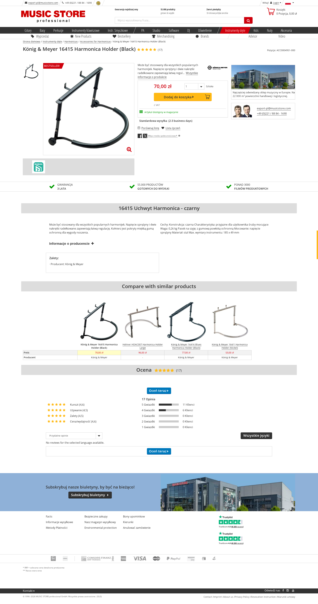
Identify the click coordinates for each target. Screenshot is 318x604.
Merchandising (165, 36)
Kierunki (128, 522)
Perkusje (58, 30)
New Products (83, 36)
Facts (49, 516)
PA (142, 30)
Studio (156, 30)
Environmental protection (100, 528)
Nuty (269, 30)
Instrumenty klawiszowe (86, 30)
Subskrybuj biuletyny (88, 495)
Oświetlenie (205, 30)
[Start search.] (248, 20)
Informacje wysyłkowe (59, 522)
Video (282, 36)
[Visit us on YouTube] (293, 590)
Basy (42, 30)
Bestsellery (124, 36)
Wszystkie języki (256, 435)
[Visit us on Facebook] (283, 590)
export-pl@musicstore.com (43, 2)
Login (276, 2)
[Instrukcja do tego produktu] (38, 166)
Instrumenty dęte (235, 30)
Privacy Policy (242, 596)
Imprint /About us (223, 596)
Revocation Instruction (263, 596)
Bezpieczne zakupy (95, 516)
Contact (208, 596)
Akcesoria (286, 30)
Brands (205, 36)
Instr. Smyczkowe (118, 30)
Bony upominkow (134, 516)
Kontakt (28, 591)
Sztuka (209, 86)
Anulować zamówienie (137, 528)
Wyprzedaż (42, 36)
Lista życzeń (173, 128)
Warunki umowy (286, 596)
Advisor (253, 36)
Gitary (28, 30)
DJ (188, 30)
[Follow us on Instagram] (288, 590)
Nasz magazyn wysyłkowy (100, 522)
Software (174, 30)
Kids (256, 30)
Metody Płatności (56, 528)
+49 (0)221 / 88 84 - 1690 (272, 113)
